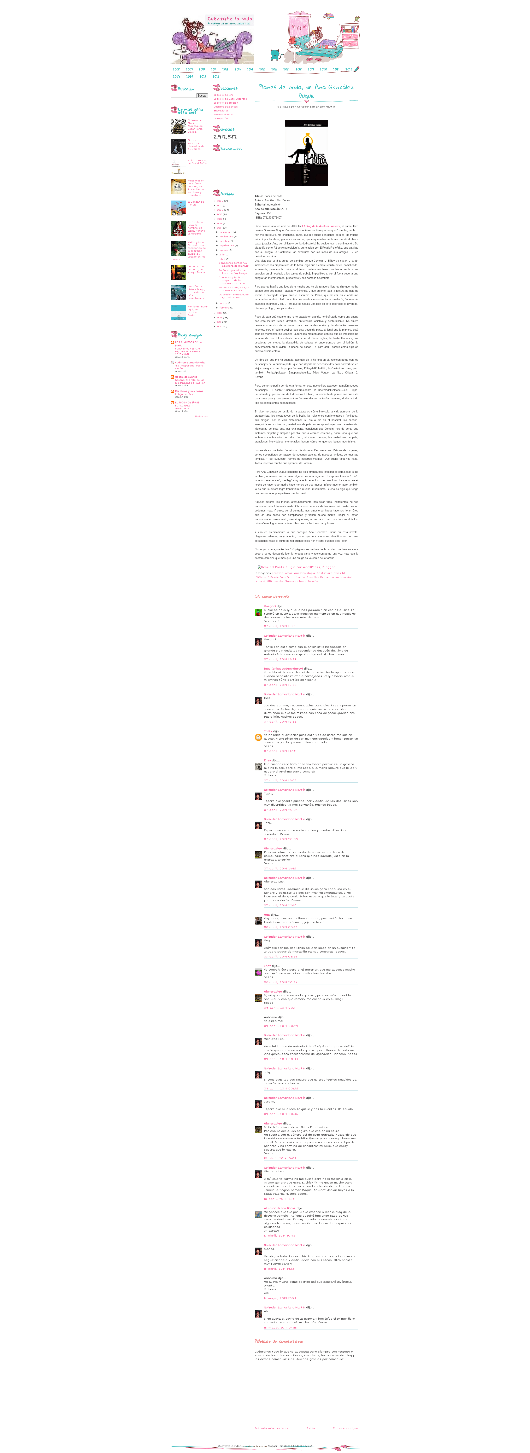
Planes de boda (295, 581)
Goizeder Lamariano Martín (284, 635)
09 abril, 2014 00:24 (281, 1026)
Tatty (268, 731)
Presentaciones (223, 114)
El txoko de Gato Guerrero (230, 99)
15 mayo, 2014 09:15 (280, 1327)
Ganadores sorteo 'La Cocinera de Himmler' (234, 264)
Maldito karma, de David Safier (197, 162)
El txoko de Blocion (226, 103)
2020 (323, 69)
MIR (269, 581)
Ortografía (221, 118)
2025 (203, 76)
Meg (267, 914)
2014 (250, 69)
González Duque (318, 577)
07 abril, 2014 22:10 (280, 905)
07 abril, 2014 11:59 (280, 626)
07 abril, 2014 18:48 (280, 751)
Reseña (313, 581)
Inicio (311, 1428)
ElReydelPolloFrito (281, 577)
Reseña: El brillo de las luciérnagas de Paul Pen (190, 381)
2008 (176, 69)
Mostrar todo (201, 416)
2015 (262, 69)
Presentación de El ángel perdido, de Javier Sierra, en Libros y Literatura (196, 188)
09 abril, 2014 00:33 (281, 1059)
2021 (336, 69)
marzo (223, 303)
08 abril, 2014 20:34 (280, 982)
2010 (202, 69)
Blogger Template (279, 1446)
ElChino (261, 577)
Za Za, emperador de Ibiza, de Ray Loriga (233, 271)
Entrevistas (221, 110)
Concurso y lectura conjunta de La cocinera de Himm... (233, 280)
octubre (224, 241)
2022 (349, 69)
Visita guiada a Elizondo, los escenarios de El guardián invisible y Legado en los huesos (188, 251)
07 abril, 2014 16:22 (280, 721)
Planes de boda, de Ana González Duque (234, 289)
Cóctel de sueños (186, 377)
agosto (224, 250)
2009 (189, 69)
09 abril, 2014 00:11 (280, 1007)
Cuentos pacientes (226, 106)
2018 (299, 69)
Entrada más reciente (272, 1428)
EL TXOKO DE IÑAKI (187, 402)
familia (300, 577)
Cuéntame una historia (190, 362)
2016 (274, 69)
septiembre (227, 245)
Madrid (260, 581)
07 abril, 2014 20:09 (281, 839)
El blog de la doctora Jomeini (321, 226)
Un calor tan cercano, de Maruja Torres (196, 269)
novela (278, 581)
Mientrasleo (273, 848)
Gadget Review (302, 1446)
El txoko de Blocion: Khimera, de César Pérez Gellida (195, 126)
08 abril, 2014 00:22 (281, 927)
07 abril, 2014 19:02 (280, 780)
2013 (238, 69)
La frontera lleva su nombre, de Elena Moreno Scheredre (196, 228)
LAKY (267, 966)
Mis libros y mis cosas (189, 391)
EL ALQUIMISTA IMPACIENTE (184, 407)
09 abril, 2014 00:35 (281, 1088)
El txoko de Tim (223, 95)
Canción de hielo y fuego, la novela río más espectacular (196, 292)
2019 (311, 69)
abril (222, 259)
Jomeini (346, 577)
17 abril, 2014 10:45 (279, 1235)
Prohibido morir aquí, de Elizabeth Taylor (197, 311)
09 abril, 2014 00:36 (281, 1114)
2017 (286, 69)
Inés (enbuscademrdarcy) (283, 668)
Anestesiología (304, 573)
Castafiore (324, 573)
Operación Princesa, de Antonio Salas (233, 296)
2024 (189, 76)
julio (222, 254)
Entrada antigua (345, 1428)
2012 (225, 69)
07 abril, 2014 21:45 (280, 868)
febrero (224, 307)
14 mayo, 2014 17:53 (280, 1298)
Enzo (267, 760)
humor (334, 577)
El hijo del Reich (185, 394)
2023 (176, 76)
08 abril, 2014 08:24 (280, 956)
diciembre (226, 232)
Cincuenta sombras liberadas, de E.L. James (196, 144)
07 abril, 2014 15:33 (280, 685)
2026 (216, 76)
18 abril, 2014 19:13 (279, 1268)
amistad (277, 573)
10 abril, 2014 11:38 (279, 1199)
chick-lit (339, 573)
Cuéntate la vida (229, 1446)
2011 (213, 69)
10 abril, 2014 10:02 (280, 1158)
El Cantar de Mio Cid (196, 203)
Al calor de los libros (280, 1208)
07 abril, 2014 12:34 (280, 659)
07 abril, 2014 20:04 (281, 810)
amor (289, 573)
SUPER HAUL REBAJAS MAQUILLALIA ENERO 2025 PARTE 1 (188, 351)
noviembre (226, 236)
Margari (270, 606)
